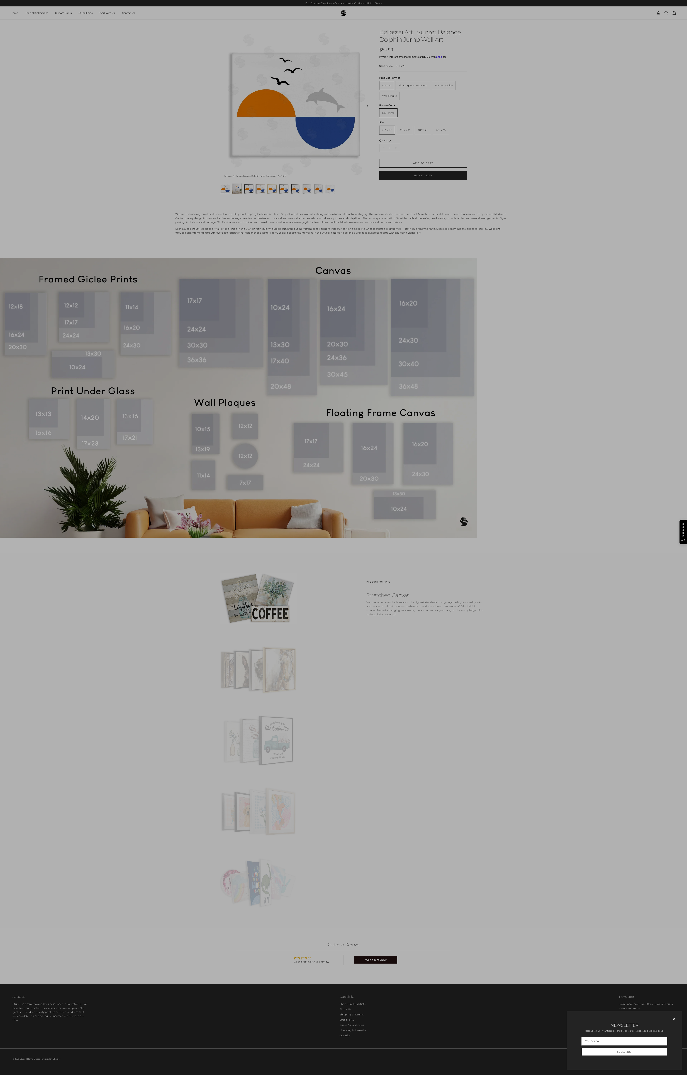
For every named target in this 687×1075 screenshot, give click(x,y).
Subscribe (624, 1051)
